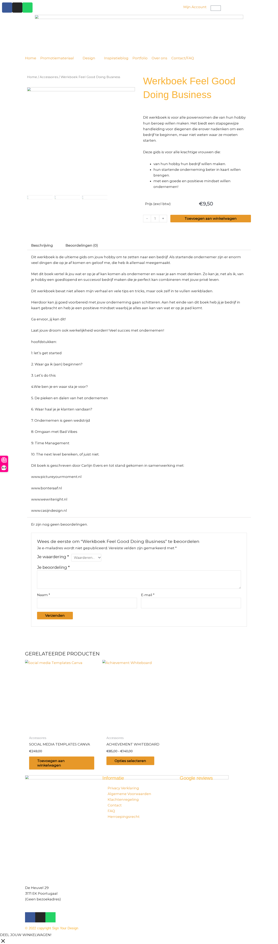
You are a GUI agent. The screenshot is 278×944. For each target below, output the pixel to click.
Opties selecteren (130, 761)
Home (32, 77)
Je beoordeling (53, 567)
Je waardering (53, 556)
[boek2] (81, 141)
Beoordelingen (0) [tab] (82, 245)
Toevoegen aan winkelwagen (211, 218)
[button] (59, 58)
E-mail (147, 595)
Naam (43, 595)
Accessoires (49, 77)
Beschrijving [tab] (42, 245)
